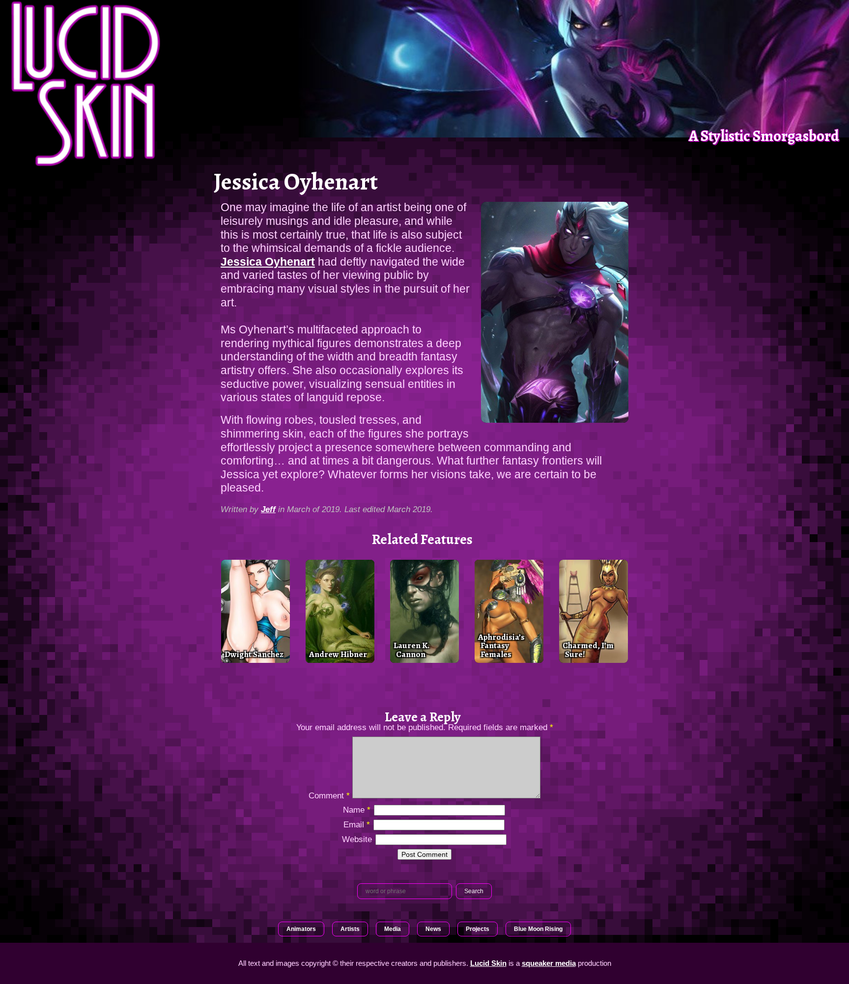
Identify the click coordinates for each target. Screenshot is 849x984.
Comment (329, 795)
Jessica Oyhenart (268, 261)
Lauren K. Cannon (411, 649)
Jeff (268, 509)
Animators (301, 929)
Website (357, 839)
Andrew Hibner (338, 654)
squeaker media (549, 963)
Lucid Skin (488, 963)
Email (356, 824)
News (433, 929)
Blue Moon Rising (538, 929)
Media (392, 929)
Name (356, 810)
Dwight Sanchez (254, 654)
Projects (477, 929)
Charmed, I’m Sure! (588, 649)
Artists (350, 929)
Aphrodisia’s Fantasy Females (501, 645)
